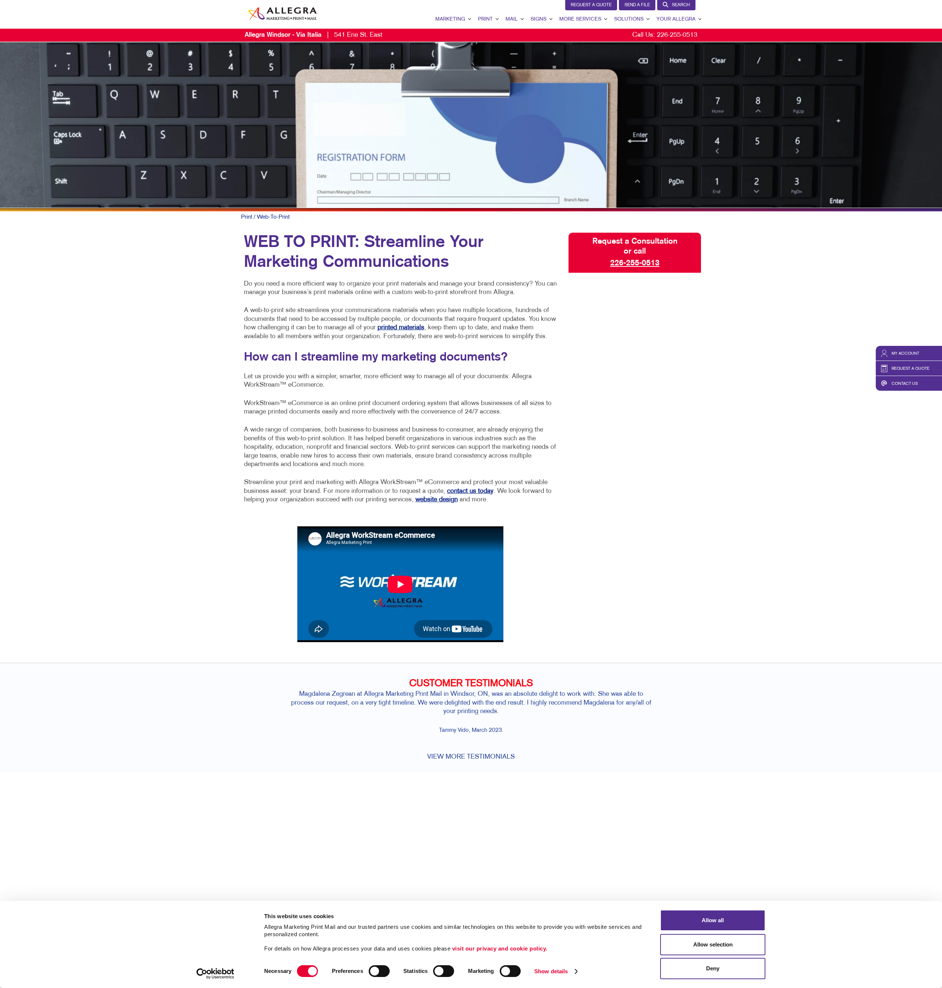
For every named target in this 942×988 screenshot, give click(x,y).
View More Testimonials (471, 757)
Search (681, 5)
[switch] (379, 971)
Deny (712, 968)
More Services (580, 19)
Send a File (637, 5)
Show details (551, 971)
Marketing (450, 19)
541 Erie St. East (313, 35)
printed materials (401, 328)
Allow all (713, 920)
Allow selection (713, 944)
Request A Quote (591, 5)
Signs (538, 19)
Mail (512, 19)
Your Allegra (675, 19)
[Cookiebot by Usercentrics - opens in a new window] (215, 973)
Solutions (629, 19)
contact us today (470, 491)
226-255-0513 (677, 35)
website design (436, 500)
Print (485, 19)
